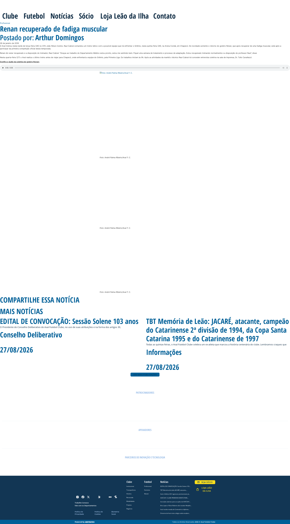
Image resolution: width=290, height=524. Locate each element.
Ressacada (129, 497)
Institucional (130, 486)
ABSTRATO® (90, 522)
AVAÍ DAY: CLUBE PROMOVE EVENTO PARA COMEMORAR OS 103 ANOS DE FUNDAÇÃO (174, 499)
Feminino (147, 490)
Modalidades (130, 501)
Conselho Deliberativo (31, 335)
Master (146, 494)
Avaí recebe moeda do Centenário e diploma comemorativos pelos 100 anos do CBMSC (174, 510)
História (128, 494)
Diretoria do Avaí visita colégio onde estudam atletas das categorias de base (174, 514)
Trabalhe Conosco (82, 503)
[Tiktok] (94, 497)
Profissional (5, 23)
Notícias (61, 16)
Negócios (129, 509)
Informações (164, 352)
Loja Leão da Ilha (124, 16)
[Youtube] (104, 497)
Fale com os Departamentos (85, 506)
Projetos (129, 505)
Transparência (131, 490)
